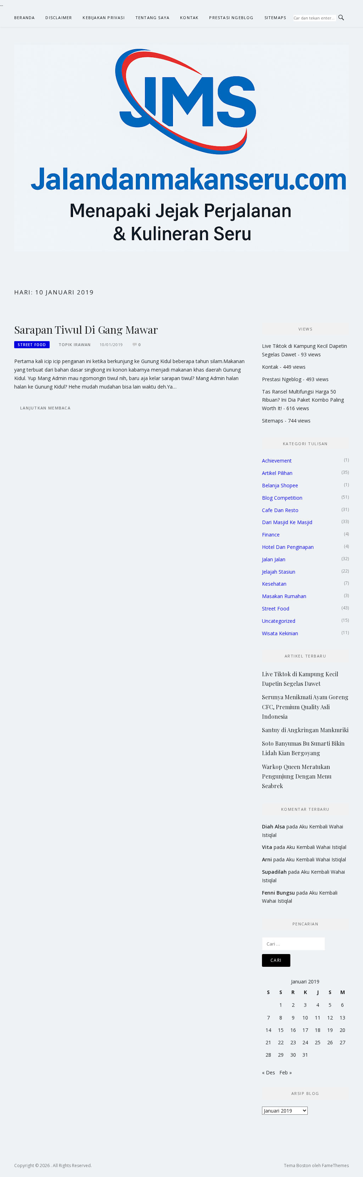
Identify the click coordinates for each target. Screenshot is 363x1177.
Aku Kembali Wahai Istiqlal (316, 847)
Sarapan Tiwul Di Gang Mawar (86, 329)
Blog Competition (282, 497)
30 (293, 1054)
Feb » (285, 1072)
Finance (271, 534)
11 (317, 1017)
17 (305, 1030)
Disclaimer (58, 17)
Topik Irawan (74, 344)
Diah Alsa (273, 826)
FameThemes (335, 1165)
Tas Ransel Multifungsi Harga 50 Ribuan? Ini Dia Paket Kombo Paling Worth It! (303, 400)
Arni (267, 859)
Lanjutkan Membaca (45, 407)
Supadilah (274, 871)
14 (268, 1030)
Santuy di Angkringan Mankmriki (305, 730)
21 (268, 1042)
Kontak (189, 17)
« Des (268, 1072)
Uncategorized (278, 621)
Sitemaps (275, 17)
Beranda (24, 17)
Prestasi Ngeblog (231, 17)
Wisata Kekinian (280, 633)
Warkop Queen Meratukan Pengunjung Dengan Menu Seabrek (296, 776)
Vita (267, 847)
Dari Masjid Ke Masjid (287, 522)
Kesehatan (274, 583)
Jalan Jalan (273, 559)
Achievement (277, 460)
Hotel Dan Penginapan (288, 547)
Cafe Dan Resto (280, 510)
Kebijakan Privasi (103, 17)
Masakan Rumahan (284, 596)
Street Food (32, 344)
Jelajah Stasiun (278, 571)
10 (305, 1017)
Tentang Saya (152, 17)
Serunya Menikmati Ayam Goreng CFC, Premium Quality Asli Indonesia (305, 706)
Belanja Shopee (280, 485)
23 (293, 1042)
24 (305, 1042)
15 (281, 1030)
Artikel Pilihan (277, 473)
